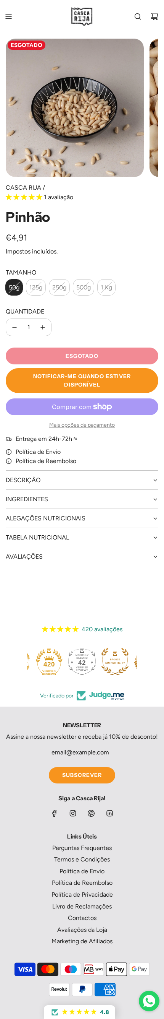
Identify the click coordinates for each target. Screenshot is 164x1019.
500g (83, 287)
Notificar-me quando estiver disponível (82, 380)
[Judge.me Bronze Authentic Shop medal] (114, 661)
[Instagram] (72, 813)
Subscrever (82, 775)
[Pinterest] (91, 813)
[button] (25, 197)
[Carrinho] (154, 16)
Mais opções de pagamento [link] (82, 425)
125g (35, 287)
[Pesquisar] (137, 16)
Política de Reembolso (46, 461)
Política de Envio (38, 451)
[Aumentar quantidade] (42, 327)
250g (59, 287)
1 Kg (106, 287)
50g (14, 287)
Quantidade (25, 311)
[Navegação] (8, 16)
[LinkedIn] (109, 813)
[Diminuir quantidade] (14, 327)
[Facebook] (54, 813)
